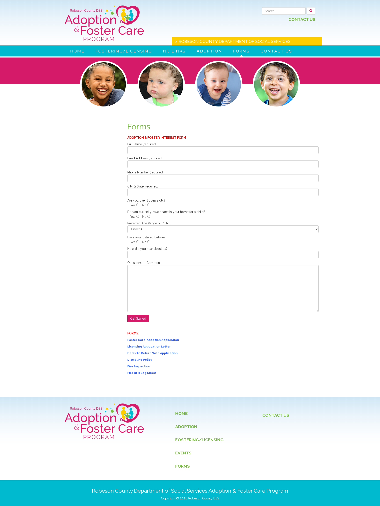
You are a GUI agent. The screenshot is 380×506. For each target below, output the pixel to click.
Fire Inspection (138, 366)
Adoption (209, 51)
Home (77, 51)
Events (183, 452)
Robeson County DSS (203, 498)
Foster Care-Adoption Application (153, 340)
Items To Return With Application (152, 353)
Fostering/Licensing (123, 51)
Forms (241, 51)
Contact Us (302, 19)
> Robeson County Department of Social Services (232, 41)
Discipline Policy (139, 359)
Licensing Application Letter (149, 346)
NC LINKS (174, 51)
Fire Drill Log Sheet (141, 373)
